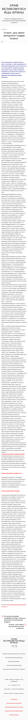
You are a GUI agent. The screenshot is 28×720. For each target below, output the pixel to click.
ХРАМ (12, 18)
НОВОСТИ (7, 18)
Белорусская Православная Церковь (14, 710)
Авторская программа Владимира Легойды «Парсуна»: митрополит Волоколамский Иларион (15, 619)
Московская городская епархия (14, 703)
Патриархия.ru (14, 699)
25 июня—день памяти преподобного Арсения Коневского (16, 626)
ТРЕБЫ (13, 20)
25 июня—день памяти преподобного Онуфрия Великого (14, 36)
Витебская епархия (14, 714)
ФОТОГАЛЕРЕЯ (6, 20)
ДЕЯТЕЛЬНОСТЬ (19, 18)
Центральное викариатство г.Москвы (14, 707)
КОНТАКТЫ (14, 22)
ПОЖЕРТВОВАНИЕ (20, 20)
